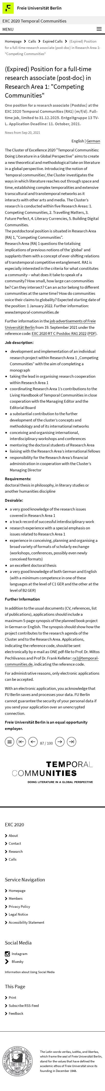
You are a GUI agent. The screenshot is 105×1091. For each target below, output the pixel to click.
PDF (91, 333)
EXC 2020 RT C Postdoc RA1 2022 (59, 333)
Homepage (13, 41)
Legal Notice (18, 914)
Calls (32, 41)
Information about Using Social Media (30, 972)
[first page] (21, 742)
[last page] (71, 742)
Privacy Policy (19, 906)
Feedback (16, 1013)
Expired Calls (53, 41)
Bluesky (17, 961)
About (13, 835)
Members (15, 898)
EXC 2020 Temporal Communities (34, 21)
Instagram (19, 953)
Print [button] (12, 997)
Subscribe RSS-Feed (24, 1005)
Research (16, 851)
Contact (15, 843)
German (93, 141)
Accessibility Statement (26, 922)
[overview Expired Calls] (9, 742)
